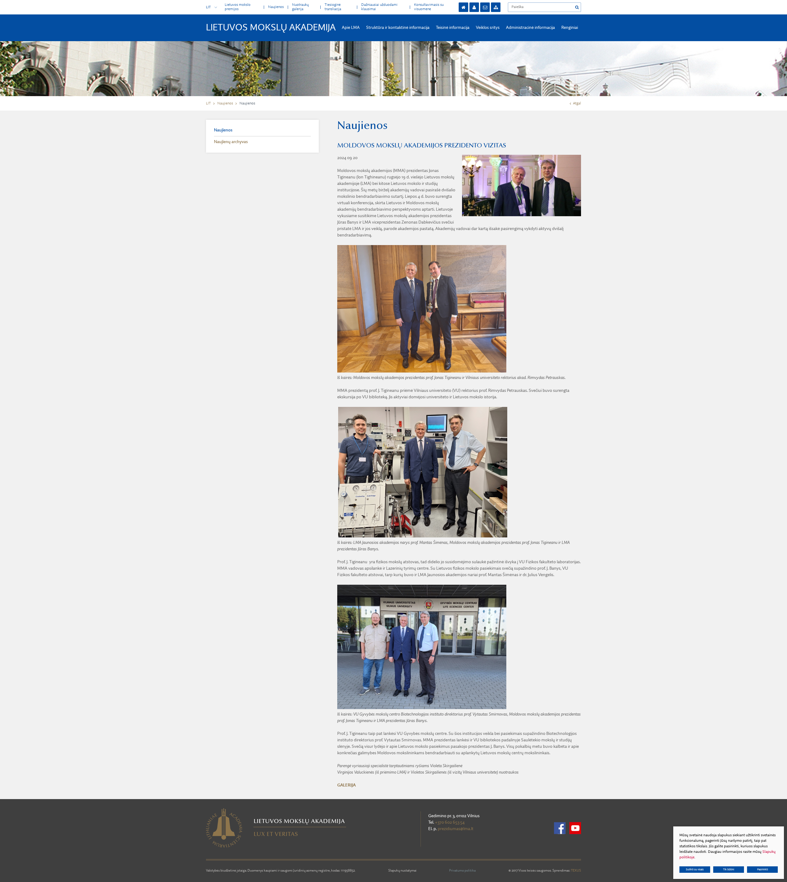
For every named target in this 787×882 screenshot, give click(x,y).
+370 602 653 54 (450, 822)
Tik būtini (728, 869)
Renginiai (569, 27)
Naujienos (276, 7)
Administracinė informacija (530, 27)
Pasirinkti (762, 869)
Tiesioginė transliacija (333, 7)
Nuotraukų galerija (300, 7)
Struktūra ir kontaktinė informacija (397, 27)
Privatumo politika (462, 870)
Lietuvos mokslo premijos (238, 7)
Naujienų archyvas (231, 142)
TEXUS (576, 870)
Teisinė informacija (452, 27)
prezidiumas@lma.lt (455, 829)
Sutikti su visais (695, 869)
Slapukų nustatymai (402, 870)
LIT (208, 7)
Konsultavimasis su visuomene (429, 7)
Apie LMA (351, 27)
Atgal (577, 103)
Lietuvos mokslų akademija (271, 28)
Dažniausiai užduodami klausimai (379, 7)
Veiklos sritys (488, 27)
